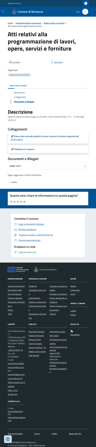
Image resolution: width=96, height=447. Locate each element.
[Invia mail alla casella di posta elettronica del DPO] (15, 411)
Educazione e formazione (37, 315)
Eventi (73, 314)
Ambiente (33, 286)
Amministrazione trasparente (28, 23)
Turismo (53, 313)
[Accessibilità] (8, 439)
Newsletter (75, 334)
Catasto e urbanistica (37, 302)
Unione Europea (35, 343)
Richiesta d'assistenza (58, 370)
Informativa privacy (58, 331)
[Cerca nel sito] (84, 12)
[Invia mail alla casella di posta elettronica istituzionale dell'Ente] (17, 365)
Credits (54, 433)
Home (10, 23)
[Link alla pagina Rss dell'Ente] (71, 331)
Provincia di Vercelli (36, 331)
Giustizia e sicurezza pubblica (58, 288)
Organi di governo (15, 298)
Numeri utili (12, 394)
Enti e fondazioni (15, 294)
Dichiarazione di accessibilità (58, 341)
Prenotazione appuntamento (58, 364)
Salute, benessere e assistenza (58, 300)
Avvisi (72, 294)
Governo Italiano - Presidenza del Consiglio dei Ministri (37, 351)
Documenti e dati (15, 290)
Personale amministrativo (16, 304)
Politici (10, 310)
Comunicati (75, 290)
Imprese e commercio (58, 294)
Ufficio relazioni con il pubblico (16, 384)
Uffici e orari (13, 390)
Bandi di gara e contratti (54, 23)
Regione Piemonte (14, 3)
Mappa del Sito (75, 433)
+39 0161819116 (15, 350)
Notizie (73, 286)
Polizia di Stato (35, 339)
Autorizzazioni (34, 298)
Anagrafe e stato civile (37, 292)
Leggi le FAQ (55, 353)
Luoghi (73, 310)
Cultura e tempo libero (37, 308)
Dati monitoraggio (15, 433)
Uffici (10, 313)
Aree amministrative (16, 286)
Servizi (37, 433)
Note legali (54, 335)
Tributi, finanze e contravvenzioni (58, 308)
